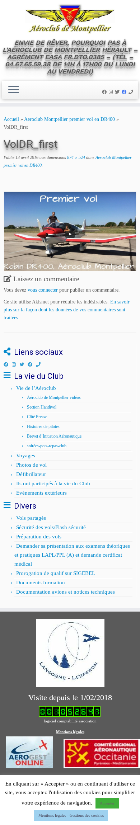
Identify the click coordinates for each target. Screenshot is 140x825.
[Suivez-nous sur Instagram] (112, 92)
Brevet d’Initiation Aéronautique (54, 436)
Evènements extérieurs (41, 493)
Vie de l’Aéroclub (36, 388)
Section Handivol (41, 407)
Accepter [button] (107, 803)
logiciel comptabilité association (70, 721)
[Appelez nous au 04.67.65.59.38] (132, 92)
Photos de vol (31, 465)
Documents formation (40, 582)
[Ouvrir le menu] (13, 90)
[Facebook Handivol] (125, 92)
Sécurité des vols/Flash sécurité (51, 527)
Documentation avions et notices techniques (65, 592)
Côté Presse (37, 416)
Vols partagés (31, 518)
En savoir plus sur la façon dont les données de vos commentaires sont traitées (67, 309)
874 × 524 (75, 157)
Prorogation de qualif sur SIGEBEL (55, 573)
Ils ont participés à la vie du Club (53, 483)
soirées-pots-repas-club (46, 445)
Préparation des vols (38, 536)
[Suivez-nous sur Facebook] (105, 92)
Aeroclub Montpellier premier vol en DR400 (69, 119)
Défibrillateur (31, 474)
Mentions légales (70, 732)
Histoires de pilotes (43, 426)
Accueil (11, 119)
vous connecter (43, 290)
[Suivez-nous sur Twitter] (118, 92)
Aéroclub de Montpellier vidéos (54, 397)
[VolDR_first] (70, 231)
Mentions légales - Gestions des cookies (71, 815)
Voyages (25, 455)
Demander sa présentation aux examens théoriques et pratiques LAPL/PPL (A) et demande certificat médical (72, 555)
